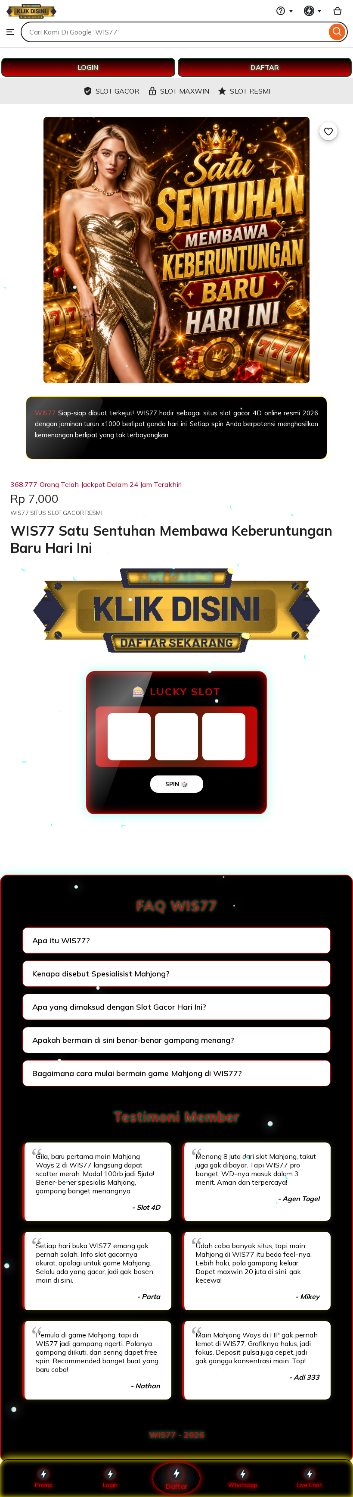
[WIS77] (31, 17)
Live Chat (309, 1484)
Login (110, 1484)
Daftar (176, 1486)
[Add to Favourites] (328, 131)
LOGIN (88, 67)
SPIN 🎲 (176, 784)
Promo (44, 1484)
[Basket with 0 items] (337, 10)
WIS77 (45, 413)
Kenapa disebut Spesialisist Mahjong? (101, 974)
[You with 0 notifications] (313, 10)
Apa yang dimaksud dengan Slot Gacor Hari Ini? (119, 1007)
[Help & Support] (284, 10)
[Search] (337, 32)
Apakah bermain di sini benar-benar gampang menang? (133, 1040)
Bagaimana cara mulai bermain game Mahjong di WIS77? (137, 1073)
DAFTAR (265, 67)
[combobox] (174, 32)
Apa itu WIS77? (61, 940)
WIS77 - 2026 (176, 1435)
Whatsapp (242, 1484)
